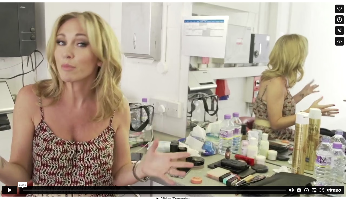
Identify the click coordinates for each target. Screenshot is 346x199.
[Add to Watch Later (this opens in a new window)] (339, 19)
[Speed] (306, 190)
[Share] (339, 30)
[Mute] (291, 190)
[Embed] (339, 41)
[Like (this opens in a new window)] (339, 9)
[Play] (9, 190)
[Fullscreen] (321, 190)
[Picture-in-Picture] (314, 190)
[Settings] (299, 190)
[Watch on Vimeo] (334, 190)
